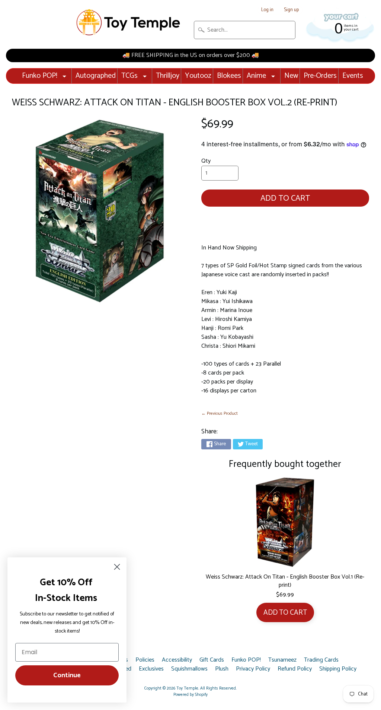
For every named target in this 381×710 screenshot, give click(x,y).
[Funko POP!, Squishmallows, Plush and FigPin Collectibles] (129, 22)
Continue (67, 675)
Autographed (96, 76)
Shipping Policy (337, 669)
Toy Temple (187, 688)
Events (352, 76)
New (291, 76)
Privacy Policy (253, 669)
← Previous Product (219, 413)
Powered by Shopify (190, 694)
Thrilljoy (167, 76)
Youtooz (198, 76)
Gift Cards (211, 660)
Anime (256, 76)
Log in (267, 10)
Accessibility (177, 660)
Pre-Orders (320, 76)
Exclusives (151, 669)
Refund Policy (295, 669)
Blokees (229, 76)
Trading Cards (321, 660)
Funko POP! (39, 76)
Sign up (291, 10)
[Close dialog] (117, 566)
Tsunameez (282, 660)
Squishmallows (189, 669)
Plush (221, 669)
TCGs (129, 76)
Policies (144, 660)
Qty (206, 161)
